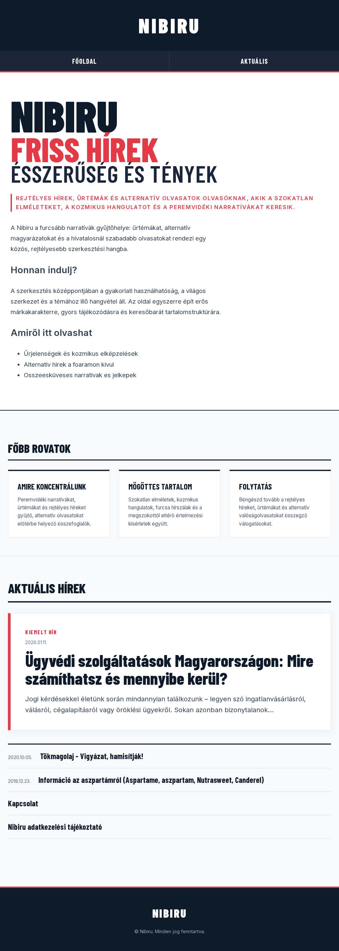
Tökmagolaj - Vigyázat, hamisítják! (91, 756)
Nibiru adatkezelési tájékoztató (55, 826)
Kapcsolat (23, 803)
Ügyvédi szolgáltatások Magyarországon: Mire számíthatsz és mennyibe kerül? (169, 669)
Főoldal (84, 61)
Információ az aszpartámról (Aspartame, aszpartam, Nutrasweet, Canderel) (151, 780)
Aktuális (254, 61)
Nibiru (169, 25)
